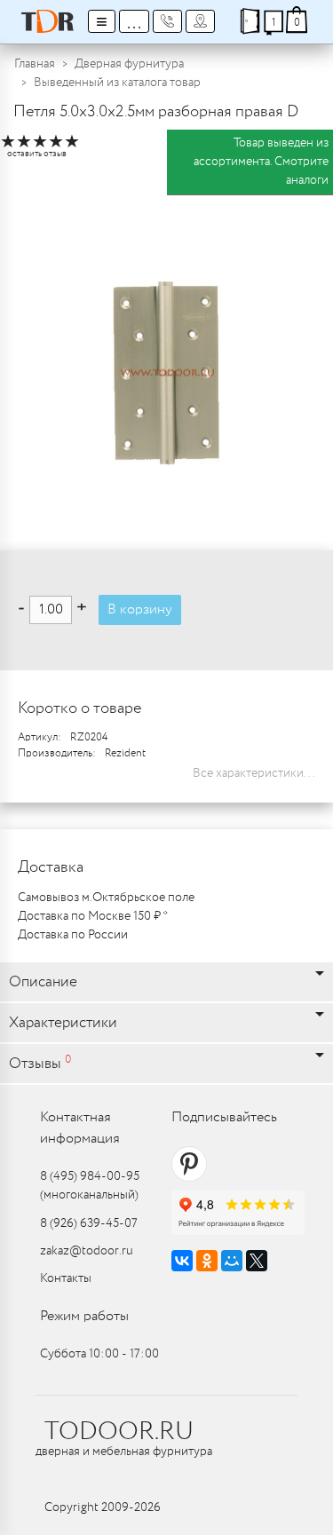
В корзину (139, 609)
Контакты (65, 1278)
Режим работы (84, 1316)
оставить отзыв (37, 154)
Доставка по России (73, 935)
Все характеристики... (254, 773)
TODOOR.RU (119, 1432)
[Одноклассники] (207, 1260)
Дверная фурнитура (129, 64)
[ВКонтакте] (182, 1260)
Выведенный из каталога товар (117, 82)
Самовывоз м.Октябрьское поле (106, 897)
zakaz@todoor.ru (86, 1251)
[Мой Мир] (231, 1260)
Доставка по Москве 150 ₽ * (93, 916)
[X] (256, 1260)
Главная (34, 64)
